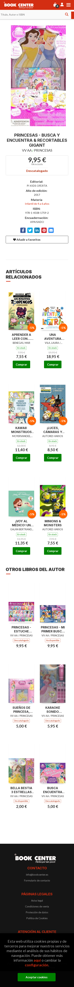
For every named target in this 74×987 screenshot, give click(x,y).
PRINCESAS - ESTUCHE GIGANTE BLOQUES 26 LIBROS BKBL (21, 629)
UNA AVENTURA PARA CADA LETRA (53, 337)
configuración (36, 965)
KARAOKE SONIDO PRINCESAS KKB (52, 710)
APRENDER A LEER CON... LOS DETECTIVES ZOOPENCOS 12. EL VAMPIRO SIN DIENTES (21, 337)
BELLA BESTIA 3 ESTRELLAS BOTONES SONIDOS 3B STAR (21, 790)
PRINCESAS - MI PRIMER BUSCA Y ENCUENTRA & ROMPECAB (53, 629)
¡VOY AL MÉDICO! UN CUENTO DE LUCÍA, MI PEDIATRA (21, 523)
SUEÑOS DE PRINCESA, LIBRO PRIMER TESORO (21, 710)
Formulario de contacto (37, 880)
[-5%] (21, 308)
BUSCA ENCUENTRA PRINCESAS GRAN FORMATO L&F (53, 790)
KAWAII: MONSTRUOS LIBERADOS (21, 430)
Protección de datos (37, 912)
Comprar (21, 364)
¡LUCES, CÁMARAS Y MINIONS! (52, 430)
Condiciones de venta (37, 906)
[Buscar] (66, 14)
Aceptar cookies (36, 977)
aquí (37, 960)
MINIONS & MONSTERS (53, 523)
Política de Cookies (37, 918)
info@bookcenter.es (37, 874)
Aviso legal (37, 900)
